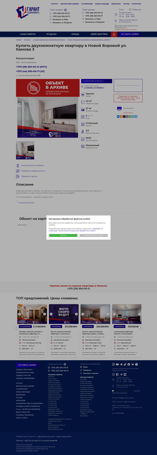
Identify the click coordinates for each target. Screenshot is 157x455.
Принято (63, 235)
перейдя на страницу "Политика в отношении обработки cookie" (76, 230)
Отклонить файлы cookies (93, 235)
